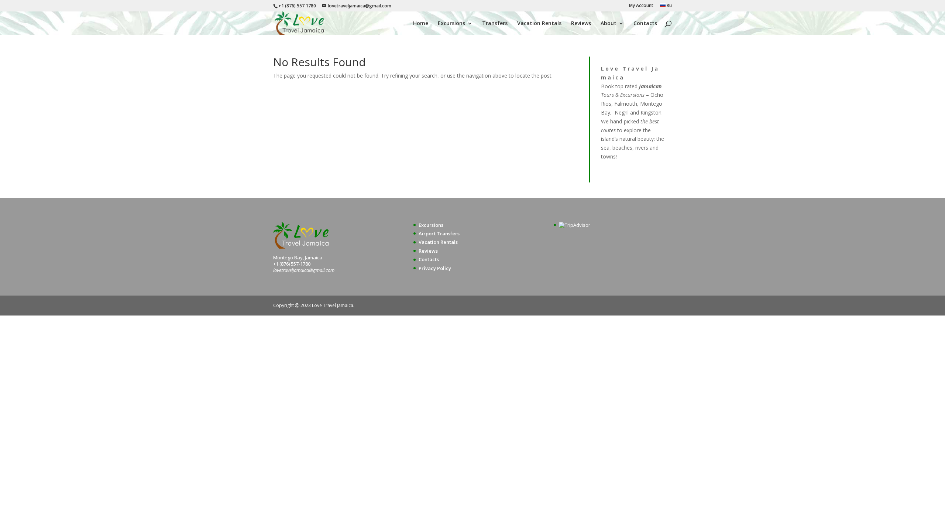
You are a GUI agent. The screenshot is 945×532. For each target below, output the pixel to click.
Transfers (495, 24)
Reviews (581, 24)
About (608, 24)
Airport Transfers (439, 233)
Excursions (451, 24)
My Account (641, 5)
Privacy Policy (435, 268)
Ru (669, 5)
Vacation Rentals (539, 24)
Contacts (645, 24)
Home (420, 24)
